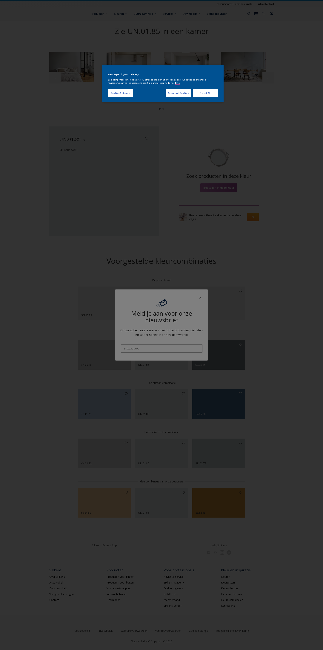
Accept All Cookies (178, 93)
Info (177, 82)
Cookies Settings (120, 93)
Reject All (205, 93)
